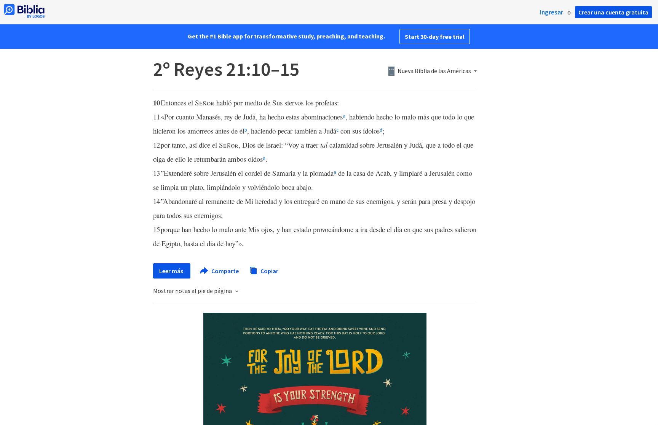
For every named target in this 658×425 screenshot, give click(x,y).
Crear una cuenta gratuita (613, 12)
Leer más (171, 271)
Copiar (268, 270)
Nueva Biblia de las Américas (434, 71)
